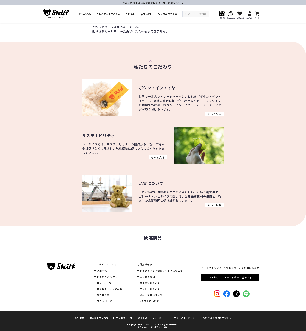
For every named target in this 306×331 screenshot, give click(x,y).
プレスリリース (124, 317)
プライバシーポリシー (186, 317)
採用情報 (142, 317)
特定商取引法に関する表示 (217, 317)
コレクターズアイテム (108, 14)
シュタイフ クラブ (107, 276)
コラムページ (104, 301)
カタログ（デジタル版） (111, 288)
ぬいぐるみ (85, 14)
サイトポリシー (160, 317)
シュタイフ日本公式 (56, 17)
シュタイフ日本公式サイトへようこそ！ (162, 270)
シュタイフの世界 (167, 14)
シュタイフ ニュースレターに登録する (230, 277)
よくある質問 (147, 276)
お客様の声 (103, 294)
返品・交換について (151, 294)
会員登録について (150, 282)
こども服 (130, 14)
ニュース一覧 (104, 282)
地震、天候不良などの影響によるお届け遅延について (153, 2)
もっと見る (214, 113)
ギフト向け (146, 14)
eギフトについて (149, 301)
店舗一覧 (102, 270)
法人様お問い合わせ (100, 317)
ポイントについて (150, 288)
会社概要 (79, 317)
